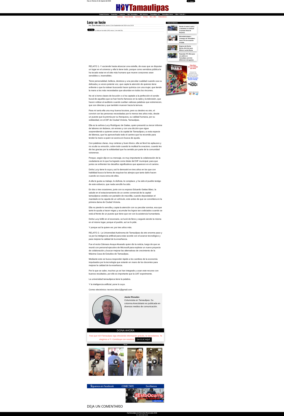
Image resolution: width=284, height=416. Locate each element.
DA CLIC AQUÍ (143, 339)
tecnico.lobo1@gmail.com (119, 289)
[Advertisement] (125, 47)
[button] (97, 362)
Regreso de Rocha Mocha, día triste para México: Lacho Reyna (186, 48)
